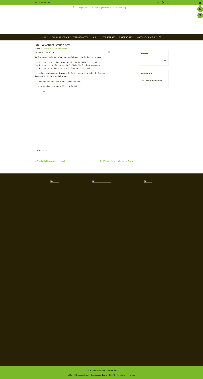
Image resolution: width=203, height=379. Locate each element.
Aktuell (46, 37)
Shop (95, 37)
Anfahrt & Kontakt (147, 37)
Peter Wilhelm (63, 48)
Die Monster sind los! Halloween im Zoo (116, 161)
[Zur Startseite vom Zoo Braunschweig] (101, 19)
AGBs (70, 375)
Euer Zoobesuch (60, 37)
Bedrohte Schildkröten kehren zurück (50, 161)
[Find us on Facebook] (163, 2)
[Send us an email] (158, 2)
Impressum (132, 375)
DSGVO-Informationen (117, 375)
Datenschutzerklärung (99, 375)
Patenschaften (80, 37)
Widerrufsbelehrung (81, 375)
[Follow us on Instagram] (167, 2)
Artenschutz (108, 37)
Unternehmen (126, 37)
